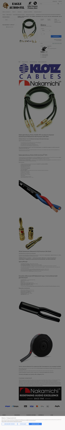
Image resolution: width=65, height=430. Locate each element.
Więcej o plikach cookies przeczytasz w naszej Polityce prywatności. (12, 421)
